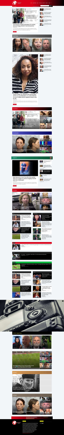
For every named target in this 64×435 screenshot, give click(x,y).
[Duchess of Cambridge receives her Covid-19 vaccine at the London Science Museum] (41, 171)
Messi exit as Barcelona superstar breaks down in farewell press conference (26, 293)
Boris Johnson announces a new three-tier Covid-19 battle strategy (47, 229)
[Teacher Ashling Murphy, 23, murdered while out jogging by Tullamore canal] (46, 114)
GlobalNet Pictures (15, 152)
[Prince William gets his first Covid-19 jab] (41, 175)
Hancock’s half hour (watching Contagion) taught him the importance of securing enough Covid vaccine (47, 223)
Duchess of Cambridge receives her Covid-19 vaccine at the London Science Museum (47, 171)
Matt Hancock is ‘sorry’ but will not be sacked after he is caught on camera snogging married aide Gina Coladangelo (24, 179)
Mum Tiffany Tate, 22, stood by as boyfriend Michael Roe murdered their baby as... (47, 180)
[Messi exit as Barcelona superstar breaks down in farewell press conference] (16, 295)
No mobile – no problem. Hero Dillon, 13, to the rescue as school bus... (34, 254)
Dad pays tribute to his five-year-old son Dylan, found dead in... (48, 17)
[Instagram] (41, 423)
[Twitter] (42, 423)
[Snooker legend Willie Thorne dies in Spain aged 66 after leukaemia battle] (37, 282)
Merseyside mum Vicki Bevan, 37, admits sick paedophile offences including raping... (47, 13)
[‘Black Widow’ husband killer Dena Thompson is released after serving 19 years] (26, 201)
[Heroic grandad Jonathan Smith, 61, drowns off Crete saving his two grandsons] (16, 230)
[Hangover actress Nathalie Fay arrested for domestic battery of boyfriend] (26, 144)
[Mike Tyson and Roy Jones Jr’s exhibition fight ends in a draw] (37, 276)
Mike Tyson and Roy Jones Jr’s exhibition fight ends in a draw (46, 275)
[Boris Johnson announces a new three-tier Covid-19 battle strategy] (37, 231)
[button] (62, 301)
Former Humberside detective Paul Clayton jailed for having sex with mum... (47, 21)
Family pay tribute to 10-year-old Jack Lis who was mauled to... (47, 24)
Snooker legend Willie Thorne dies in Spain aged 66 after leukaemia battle (47, 281)
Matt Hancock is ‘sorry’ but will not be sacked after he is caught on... (47, 162)
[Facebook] (40, 423)
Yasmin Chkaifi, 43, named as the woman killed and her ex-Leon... (47, 9)
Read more (15, 31)
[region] (32, 316)
